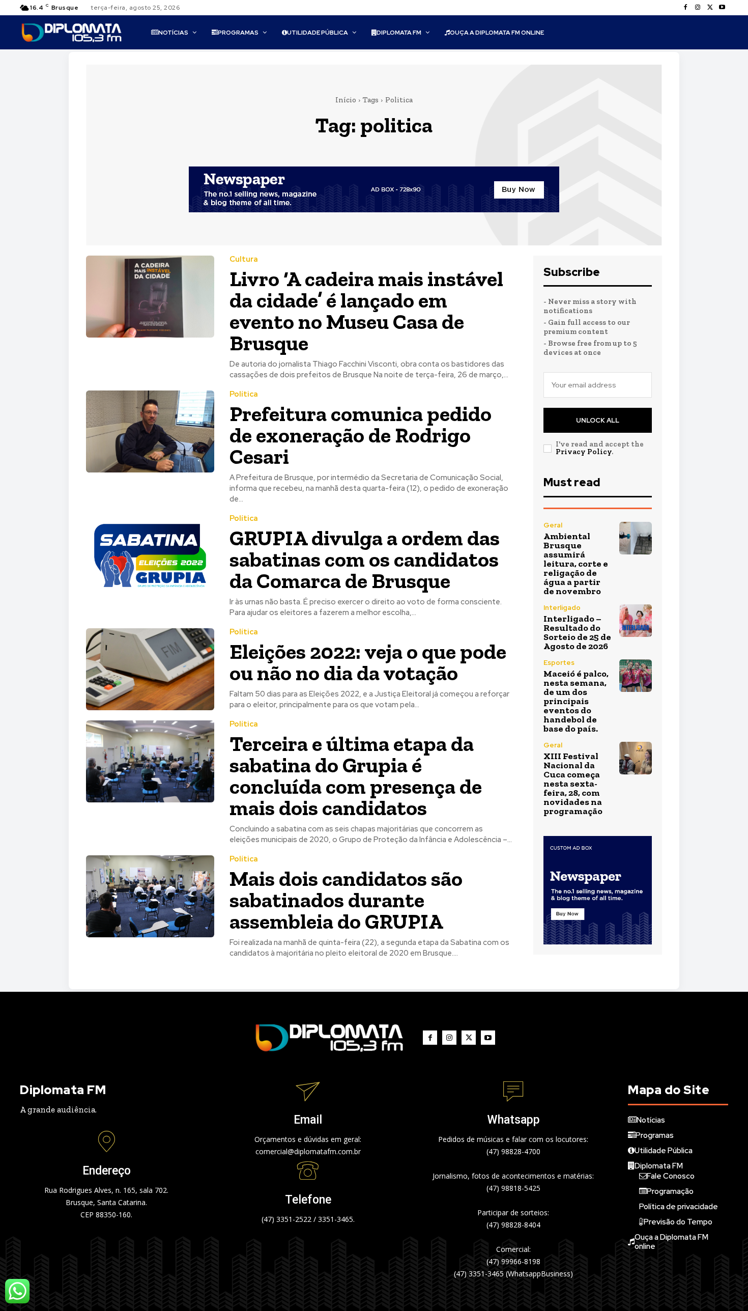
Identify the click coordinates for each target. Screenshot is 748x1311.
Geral (552, 525)
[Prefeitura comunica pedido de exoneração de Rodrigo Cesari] (150, 431)
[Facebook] (685, 8)
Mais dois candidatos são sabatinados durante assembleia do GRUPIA (346, 900)
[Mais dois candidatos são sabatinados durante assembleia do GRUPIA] (150, 896)
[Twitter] (710, 8)
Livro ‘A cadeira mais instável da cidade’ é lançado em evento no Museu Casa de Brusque (366, 311)
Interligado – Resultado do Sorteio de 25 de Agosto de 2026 (577, 632)
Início (345, 99)
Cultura (243, 259)
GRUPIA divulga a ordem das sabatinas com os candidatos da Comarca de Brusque (364, 559)
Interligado (562, 607)
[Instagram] (698, 8)
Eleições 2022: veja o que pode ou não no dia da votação (367, 662)
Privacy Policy (584, 451)
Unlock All (597, 420)
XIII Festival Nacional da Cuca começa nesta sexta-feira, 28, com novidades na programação (572, 783)
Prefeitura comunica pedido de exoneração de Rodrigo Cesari (360, 435)
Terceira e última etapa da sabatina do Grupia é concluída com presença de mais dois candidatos (355, 776)
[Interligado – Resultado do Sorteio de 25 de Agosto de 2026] (635, 620)
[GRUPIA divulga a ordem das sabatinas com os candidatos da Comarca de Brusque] (150, 556)
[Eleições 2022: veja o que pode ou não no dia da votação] (150, 669)
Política (243, 394)
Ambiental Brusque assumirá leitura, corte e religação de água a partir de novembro (575, 564)
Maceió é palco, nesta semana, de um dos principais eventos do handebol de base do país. (576, 701)
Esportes (558, 662)
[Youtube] (722, 8)
